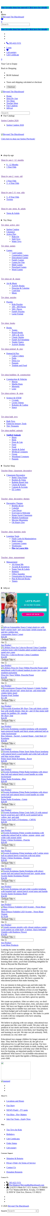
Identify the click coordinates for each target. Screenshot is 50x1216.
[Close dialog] (47, 595)
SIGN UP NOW (32, 614)
